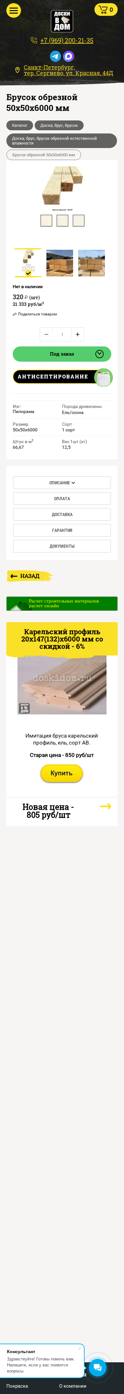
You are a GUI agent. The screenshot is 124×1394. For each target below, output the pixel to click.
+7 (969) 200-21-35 (66, 40)
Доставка (62, 514)
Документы (62, 546)
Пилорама (23, 411)
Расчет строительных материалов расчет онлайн (64, 603)
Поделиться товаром (37, 314)
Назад (29, 575)
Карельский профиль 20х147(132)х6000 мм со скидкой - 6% (62, 639)
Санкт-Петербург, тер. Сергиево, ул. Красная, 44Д (68, 70)
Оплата (62, 498)
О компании (72, 1386)
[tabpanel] (28, 262)
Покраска (17, 1386)
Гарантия (62, 530)
